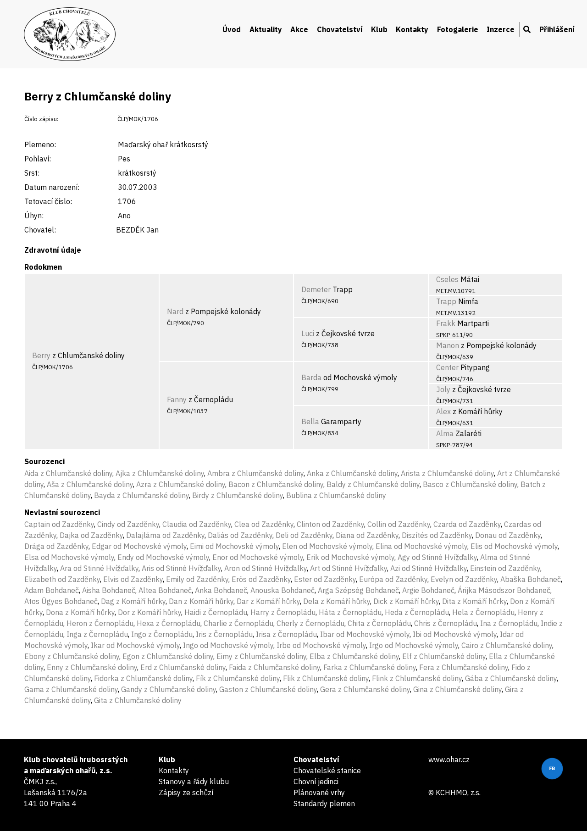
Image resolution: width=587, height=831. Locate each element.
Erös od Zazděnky (261, 579)
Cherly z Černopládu (310, 623)
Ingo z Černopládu (162, 634)
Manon (447, 345)
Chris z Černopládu (445, 623)
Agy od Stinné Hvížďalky (437, 557)
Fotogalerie (457, 29)
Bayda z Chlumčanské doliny (141, 495)
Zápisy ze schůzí (186, 792)
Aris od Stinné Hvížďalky (181, 568)
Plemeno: (40, 144)
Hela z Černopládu (483, 612)
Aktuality (265, 29)
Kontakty (412, 29)
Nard (175, 311)
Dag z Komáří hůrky (133, 601)
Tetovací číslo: (48, 201)
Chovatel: (40, 229)
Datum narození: (51, 187)
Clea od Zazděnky (264, 524)
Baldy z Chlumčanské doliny (373, 484)
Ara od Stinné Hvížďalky (99, 568)
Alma (445, 433)
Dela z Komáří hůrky (336, 601)
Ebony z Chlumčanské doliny (71, 656)
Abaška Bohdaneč (530, 579)
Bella (310, 421)
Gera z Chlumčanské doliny (365, 689)
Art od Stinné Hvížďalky (348, 568)
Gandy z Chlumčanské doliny (168, 689)
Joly (443, 389)
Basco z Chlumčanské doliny (470, 484)
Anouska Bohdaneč (282, 590)
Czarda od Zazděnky (467, 524)
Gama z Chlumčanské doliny (71, 689)
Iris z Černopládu (224, 634)
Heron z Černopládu (99, 623)
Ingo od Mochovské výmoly (228, 645)
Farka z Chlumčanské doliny (369, 667)
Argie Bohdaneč (428, 590)
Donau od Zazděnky (508, 535)
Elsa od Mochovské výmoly (69, 557)
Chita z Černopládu (379, 623)
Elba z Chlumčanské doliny (354, 656)
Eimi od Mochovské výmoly (234, 546)
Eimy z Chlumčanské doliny (261, 656)
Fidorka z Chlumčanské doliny (143, 678)
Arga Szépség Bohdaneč (358, 590)
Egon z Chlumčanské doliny (167, 656)
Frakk (445, 323)
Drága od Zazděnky (56, 546)
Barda (311, 377)
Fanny (177, 399)
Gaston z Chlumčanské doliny (268, 689)
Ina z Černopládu (508, 623)
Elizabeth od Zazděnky (62, 579)
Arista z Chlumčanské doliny (447, 473)
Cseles (447, 279)
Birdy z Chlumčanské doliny (237, 495)
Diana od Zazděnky (367, 535)
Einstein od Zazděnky (505, 568)
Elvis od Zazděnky (133, 579)
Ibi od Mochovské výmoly (455, 634)
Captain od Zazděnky (59, 524)
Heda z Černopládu (417, 612)
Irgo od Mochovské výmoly (413, 645)
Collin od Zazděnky (398, 524)
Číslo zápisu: (41, 119)
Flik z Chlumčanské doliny (326, 678)
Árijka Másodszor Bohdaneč (504, 590)
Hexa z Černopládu (168, 623)
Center (447, 367)
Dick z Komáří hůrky (406, 601)
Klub (379, 29)
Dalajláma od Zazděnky (165, 535)
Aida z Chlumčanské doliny (68, 473)
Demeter (316, 289)
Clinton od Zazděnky (330, 524)
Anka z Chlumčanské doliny (352, 473)
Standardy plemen (324, 803)
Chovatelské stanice (327, 770)
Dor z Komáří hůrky (149, 612)
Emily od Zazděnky (197, 579)
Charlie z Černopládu (238, 623)
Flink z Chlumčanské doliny (417, 678)
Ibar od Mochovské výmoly (365, 634)
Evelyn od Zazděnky (464, 579)
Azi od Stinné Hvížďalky (428, 568)
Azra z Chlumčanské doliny (180, 484)
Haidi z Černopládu (215, 612)
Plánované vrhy (319, 792)
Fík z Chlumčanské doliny (238, 678)
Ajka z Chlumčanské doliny (160, 473)
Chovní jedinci (316, 781)
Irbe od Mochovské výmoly (321, 645)
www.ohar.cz (449, 759)
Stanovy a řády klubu (194, 781)
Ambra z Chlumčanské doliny (255, 473)
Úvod (231, 29)
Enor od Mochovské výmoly (257, 557)
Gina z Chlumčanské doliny (457, 689)
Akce (299, 29)
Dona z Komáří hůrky (80, 612)
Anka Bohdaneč (221, 590)
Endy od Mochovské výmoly (163, 557)
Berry (41, 355)
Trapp (446, 301)
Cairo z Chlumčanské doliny (506, 645)
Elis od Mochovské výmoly (514, 546)
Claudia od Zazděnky (196, 524)
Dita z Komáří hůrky (474, 601)
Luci (307, 333)
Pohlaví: (37, 158)
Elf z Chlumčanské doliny (444, 656)
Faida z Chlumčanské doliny (274, 667)
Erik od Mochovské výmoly (350, 557)
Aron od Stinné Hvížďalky (265, 568)
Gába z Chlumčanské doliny (511, 678)
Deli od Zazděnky (304, 535)
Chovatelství (340, 29)
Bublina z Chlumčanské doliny (336, 495)
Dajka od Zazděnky (91, 535)
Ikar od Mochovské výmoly (135, 645)
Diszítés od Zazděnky (437, 535)
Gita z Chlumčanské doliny (138, 700)
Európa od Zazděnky (393, 579)
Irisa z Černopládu (286, 634)
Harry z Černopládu (283, 612)
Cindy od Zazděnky (128, 524)
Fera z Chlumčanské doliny (463, 667)
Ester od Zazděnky (325, 579)
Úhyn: (34, 215)
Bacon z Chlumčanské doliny (275, 484)
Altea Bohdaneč (165, 590)
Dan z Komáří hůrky (201, 601)
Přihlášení (557, 29)
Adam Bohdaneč (51, 590)
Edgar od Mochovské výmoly (139, 546)
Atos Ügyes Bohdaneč (61, 601)
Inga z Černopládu (97, 634)
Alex (443, 411)
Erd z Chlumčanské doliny (183, 667)
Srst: (31, 172)
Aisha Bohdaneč (108, 590)
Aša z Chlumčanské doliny (90, 484)
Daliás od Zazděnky (240, 535)
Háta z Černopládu (350, 612)
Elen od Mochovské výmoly (327, 546)
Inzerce (501, 29)
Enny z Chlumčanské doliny (92, 667)
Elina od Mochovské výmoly (421, 546)
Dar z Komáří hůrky (268, 601)
